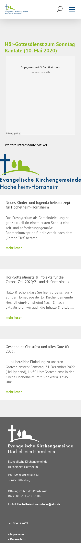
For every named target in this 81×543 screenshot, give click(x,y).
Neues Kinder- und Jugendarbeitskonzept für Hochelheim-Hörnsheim (38, 204)
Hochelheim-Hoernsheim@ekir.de (38, 504)
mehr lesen (14, 247)
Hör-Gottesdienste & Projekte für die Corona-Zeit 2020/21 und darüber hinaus (37, 279)
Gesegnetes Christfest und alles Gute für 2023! (37, 349)
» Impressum (16, 534)
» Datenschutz (17, 539)
